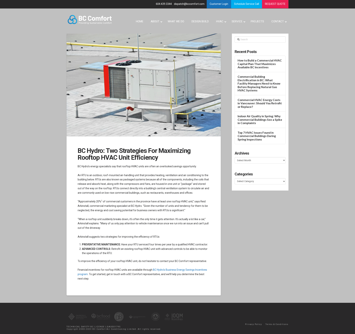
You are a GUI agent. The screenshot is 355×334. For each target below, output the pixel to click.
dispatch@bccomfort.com (189, 3)
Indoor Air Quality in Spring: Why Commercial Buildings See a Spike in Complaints (260, 119)
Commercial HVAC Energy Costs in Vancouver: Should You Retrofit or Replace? (260, 103)
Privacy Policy (253, 324)
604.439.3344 (164, 3)
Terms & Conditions (277, 324)
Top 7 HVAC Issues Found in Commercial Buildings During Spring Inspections (257, 136)
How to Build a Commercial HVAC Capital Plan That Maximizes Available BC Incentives (260, 64)
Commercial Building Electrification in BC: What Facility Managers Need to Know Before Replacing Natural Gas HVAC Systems (259, 83)
